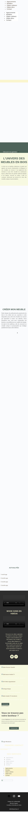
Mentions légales (14, 803)
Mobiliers (9, 14)
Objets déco (10, 18)
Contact (9, 9)
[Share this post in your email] (3, 576)
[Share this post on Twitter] (2, 576)
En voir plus (5, 704)
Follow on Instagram (6, 589)
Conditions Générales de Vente (14, 805)
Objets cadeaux (11, 16)
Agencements (10, 12)
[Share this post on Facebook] (1, 576)
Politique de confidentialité (14, 801)
